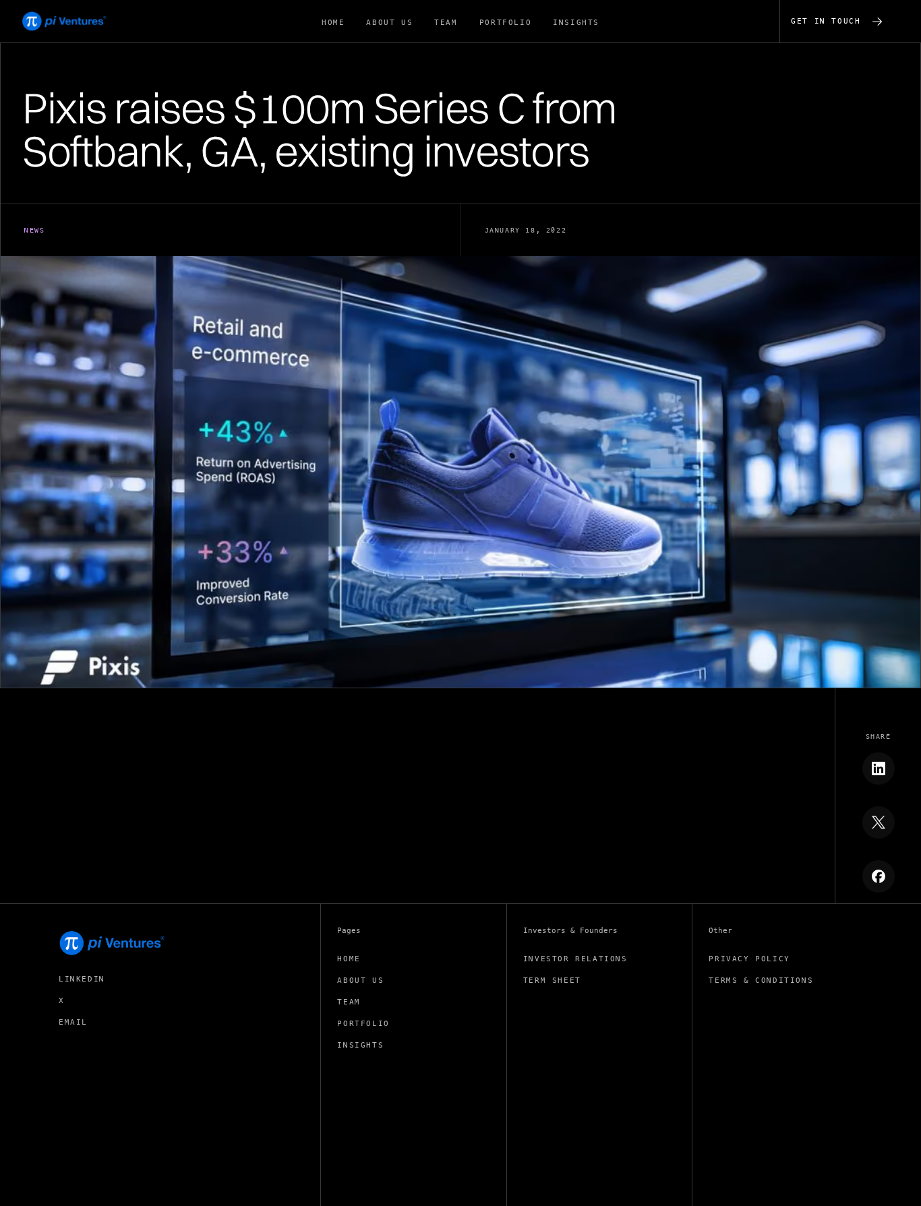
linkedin (82, 979)
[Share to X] (878, 822)
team (348, 1002)
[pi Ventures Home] (113, 943)
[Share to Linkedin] (878, 768)
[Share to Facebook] (878, 876)
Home (348, 959)
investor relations (575, 959)
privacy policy (749, 959)
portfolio (363, 1023)
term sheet (552, 980)
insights (360, 1045)
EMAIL (73, 1022)
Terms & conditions (761, 980)
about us (360, 980)
